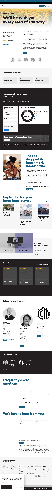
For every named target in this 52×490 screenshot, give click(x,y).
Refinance (21, 6)
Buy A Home (16, 6)
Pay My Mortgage (29, 472)
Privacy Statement (4, 482)
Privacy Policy (32, 440)
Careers (36, 467)
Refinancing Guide (13, 466)
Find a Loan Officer (37, 475)
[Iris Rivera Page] (43, 313)
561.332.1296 (12, 366)
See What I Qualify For (45, 488)
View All (47, 201)
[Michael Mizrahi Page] (9, 313)
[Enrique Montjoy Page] (26, 320)
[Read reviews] (5, 40)
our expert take (39, 186)
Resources (33, 6)
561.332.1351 (6, 336)
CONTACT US (21, 442)
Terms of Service (37, 440)
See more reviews (46, 264)
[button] (10, 30)
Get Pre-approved (29, 189)
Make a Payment (47, 6)
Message (20, 427)
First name (20, 419)
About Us (37, 6)
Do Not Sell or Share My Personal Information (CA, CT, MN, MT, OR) (46, 472)
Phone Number (37, 423)
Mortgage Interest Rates (6, 467)
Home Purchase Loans (22, 466)
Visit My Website (11, 339)
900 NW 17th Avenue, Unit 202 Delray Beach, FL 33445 (9, 33)
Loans (29, 6)
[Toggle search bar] (49, 0)
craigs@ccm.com (12, 364)
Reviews (12, 40)
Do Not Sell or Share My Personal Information (18, 487)
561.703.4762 (7, 335)
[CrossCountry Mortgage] (7, 6)
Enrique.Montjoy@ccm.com (24, 340)
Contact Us (36, 474)
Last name (36, 419)
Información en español (38, 476)
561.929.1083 (12, 365)
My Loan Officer (25, 6)
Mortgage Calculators (30, 466)
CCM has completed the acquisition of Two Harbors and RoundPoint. (26, 2)
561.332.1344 (28, 364)
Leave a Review (39, 264)
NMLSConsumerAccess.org (30, 473)
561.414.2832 (8, 36)
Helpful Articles (29, 467)
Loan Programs (21, 471)
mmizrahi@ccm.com (7, 37)
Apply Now (41, 6)
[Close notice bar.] (50, 3)
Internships (36, 470)
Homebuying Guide (5, 466)
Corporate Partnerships (38, 466)
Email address (21, 423)
